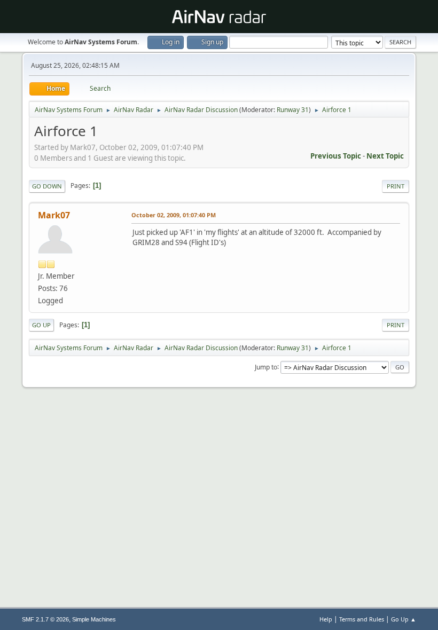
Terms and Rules (361, 619)
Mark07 (54, 215)
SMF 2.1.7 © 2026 (45, 619)
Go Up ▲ (403, 619)
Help (325, 619)
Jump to (266, 366)
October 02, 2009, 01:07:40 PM (173, 215)
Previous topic (335, 156)
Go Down (47, 186)
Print (395, 186)
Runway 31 (293, 109)
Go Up (41, 325)
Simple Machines (94, 619)
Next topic (385, 156)
